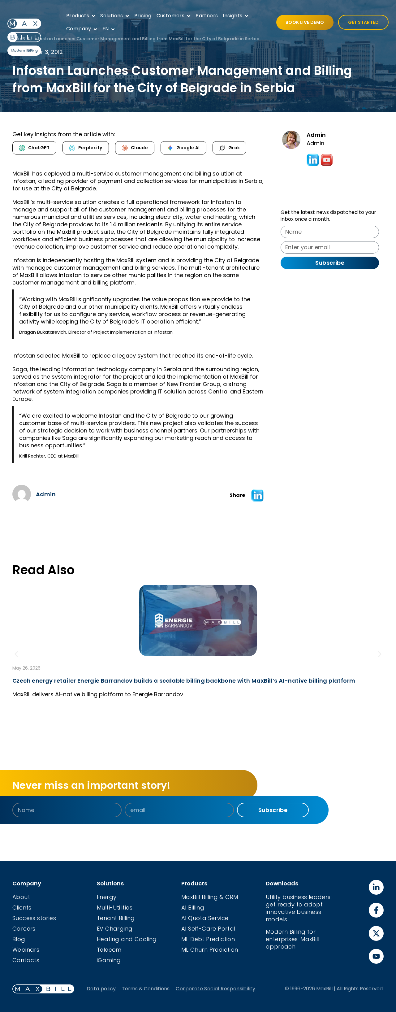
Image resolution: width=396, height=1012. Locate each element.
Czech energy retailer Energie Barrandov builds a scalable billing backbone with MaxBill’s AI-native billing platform (183, 680)
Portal (226, 928)
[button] (257, 495)
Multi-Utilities (114, 907)
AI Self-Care (199, 928)
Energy (106, 897)
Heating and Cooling (127, 939)
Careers (24, 928)
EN (105, 28)
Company (78, 28)
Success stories (34, 918)
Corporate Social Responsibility (215, 988)
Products (77, 15)
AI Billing (192, 907)
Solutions (111, 15)
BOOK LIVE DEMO (305, 22)
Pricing (143, 15)
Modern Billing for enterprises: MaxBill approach (292, 939)
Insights (232, 15)
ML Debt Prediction (208, 939)
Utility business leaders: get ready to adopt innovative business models (299, 908)
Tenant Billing (116, 918)
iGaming (109, 960)
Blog (18, 939)
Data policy (101, 988)
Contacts (25, 960)
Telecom (109, 949)
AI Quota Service (204, 918)
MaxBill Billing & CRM (209, 897)
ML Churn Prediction (209, 949)
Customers (171, 15)
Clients (22, 907)
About (21, 897)
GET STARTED (363, 22)
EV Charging (114, 928)
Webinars (25, 949)
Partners (207, 15)
